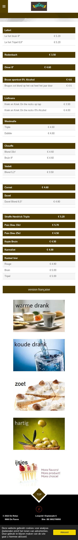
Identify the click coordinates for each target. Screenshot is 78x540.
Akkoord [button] (64, 532)
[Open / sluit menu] (4, 6)
